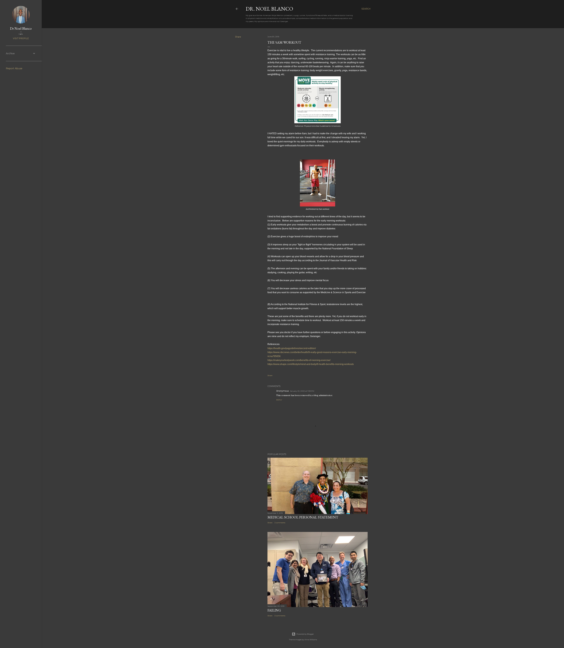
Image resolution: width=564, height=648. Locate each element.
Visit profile (21, 38)
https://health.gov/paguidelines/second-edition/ (291, 348)
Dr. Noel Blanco (269, 8)
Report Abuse (14, 68)
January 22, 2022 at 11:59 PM (302, 391)
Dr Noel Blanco (21, 28)
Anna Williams (310, 639)
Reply (279, 400)
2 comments (280, 523)
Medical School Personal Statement (302, 517)
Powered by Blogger (305, 634)
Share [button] (238, 37)
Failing (274, 610)
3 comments (280, 616)
